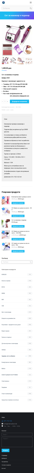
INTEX (3, 287)
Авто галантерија (6, 312)
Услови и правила (6, 465)
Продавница (5, 461)
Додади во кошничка (19, 101)
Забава (4, 349)
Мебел (3, 368)
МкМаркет (4, 458)
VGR (3, 306)
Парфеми (4, 387)
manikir (7, 109)
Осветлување (5, 381)
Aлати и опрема (6, 280)
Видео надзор (5, 331)
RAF (3, 299)
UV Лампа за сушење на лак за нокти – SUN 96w (20, 232)
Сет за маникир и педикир (19, 220)
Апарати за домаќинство (8, 318)
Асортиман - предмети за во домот (11, 324)
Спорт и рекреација (7, 393)
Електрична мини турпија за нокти (21, 196)
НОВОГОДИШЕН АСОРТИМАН (10, 375)
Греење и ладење (6, 337)
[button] (30, 27)
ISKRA (3, 293)
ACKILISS (4, 274)
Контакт (4, 468)
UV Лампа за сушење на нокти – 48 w (22, 208)
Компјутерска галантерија (9, 362)
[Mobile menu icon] (30, 2)
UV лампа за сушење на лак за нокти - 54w (20, 244)
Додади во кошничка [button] (18, 203)
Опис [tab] (5, 119)
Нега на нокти (10, 107)
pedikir (12, 109)
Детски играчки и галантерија (10, 343)
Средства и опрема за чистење (10, 400)
